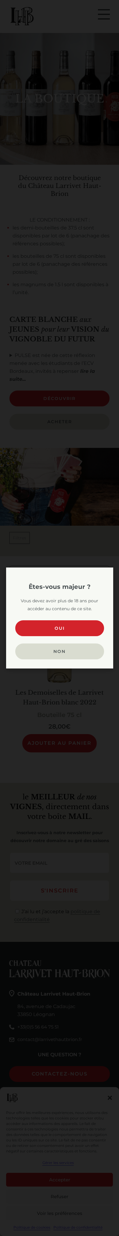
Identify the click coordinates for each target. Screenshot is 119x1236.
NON (59, 651)
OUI (60, 628)
